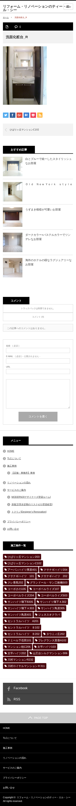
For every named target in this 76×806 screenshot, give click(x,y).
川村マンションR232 (20, 659)
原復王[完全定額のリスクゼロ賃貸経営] (31, 504)
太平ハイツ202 (17, 653)
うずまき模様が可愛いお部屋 (43, 209)
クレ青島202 (15, 582)
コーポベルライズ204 (21, 595)
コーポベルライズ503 (54, 595)
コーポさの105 (17, 588)
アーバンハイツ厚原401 (22, 569)
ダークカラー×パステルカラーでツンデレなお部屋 (48, 237)
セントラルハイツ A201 (23, 621)
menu (68, 6)
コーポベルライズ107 (46, 588)
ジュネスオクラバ (49, 614)
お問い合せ (13, 529)
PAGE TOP (41, 717)
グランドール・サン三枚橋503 (48, 582)
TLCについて (14, 458)
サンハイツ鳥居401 (19, 614)
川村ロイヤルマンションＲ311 (26, 666)
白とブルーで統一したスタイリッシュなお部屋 (48, 161)
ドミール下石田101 (19, 640)
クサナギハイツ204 (55, 569)
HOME (10, 451)
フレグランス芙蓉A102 (52, 640)
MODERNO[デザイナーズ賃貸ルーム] (31, 497)
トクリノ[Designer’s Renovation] (28, 511)
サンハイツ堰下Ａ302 (53, 601)
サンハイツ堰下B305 (20, 601)
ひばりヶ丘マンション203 (24, 556)
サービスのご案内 (16, 490)
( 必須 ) (12, 346)
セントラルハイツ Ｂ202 (24, 633)
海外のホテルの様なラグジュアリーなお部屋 (48, 262)
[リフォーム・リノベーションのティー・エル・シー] (39, 8)
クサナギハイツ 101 (21, 576)
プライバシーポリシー (19, 521)
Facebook (20, 688)
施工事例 (12, 466)
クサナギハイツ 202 (54, 576)
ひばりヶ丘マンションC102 (24, 129)
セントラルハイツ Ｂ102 (24, 627)
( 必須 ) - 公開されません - (23, 356)
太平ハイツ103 (46, 646)
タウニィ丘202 (55, 633)
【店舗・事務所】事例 (23, 473)
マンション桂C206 (19, 646)
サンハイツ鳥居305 (53, 608)
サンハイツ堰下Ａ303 (21, 608)
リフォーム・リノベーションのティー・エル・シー (44, 797)
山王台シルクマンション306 (50, 653)
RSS (17, 699)
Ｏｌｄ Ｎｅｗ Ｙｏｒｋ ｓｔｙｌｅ (48, 184)
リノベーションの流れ (19, 482)
